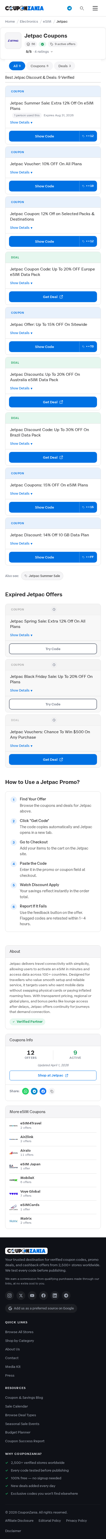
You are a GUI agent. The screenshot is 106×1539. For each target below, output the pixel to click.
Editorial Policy (50, 1521)
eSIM (47, 21)
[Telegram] (66, 1295)
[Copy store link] (51, 1091)
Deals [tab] (64, 66)
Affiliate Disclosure (19, 1521)
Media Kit (13, 1367)
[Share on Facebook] (43, 1091)
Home (10, 21)
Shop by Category (19, 1341)
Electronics (29, 21)
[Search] (81, 8)
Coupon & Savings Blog (24, 1398)
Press (9, 1375)
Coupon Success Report (25, 1441)
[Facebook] (43, 1295)
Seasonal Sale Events (22, 1424)
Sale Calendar (16, 1406)
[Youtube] (32, 1295)
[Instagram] (9, 1295)
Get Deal (50, 297)
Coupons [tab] (40, 66)
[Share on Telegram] (34, 1091)
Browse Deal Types (20, 1415)
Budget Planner (17, 1432)
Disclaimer (13, 1531)
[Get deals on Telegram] (69, 8)
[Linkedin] (54, 1295)
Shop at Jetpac (50, 1075)
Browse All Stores (19, 1332)
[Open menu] (95, 8)
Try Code (53, 649)
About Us (12, 1349)
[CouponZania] (53, 1251)
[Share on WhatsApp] (25, 1091)
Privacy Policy (76, 1521)
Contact (12, 1358)
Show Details (20, 122)
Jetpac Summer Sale (44, 576)
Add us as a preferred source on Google (44, 1308)
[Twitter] (20, 1295)
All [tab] (17, 66)
